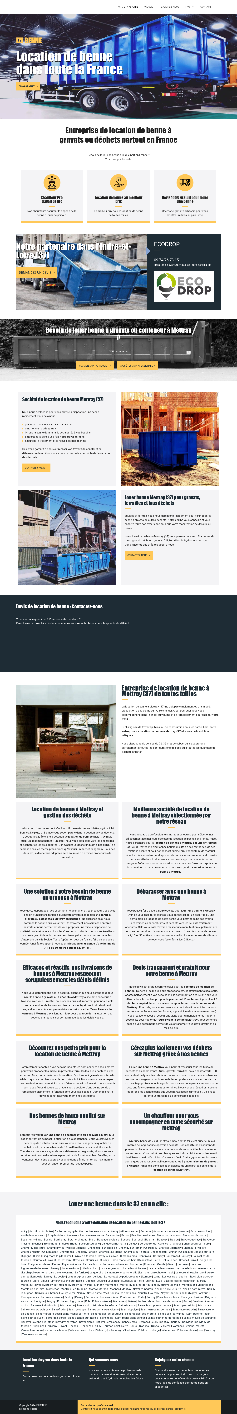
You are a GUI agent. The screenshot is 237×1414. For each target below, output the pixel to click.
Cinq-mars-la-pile (53, 1256)
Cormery (158, 1256)
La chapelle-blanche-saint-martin (196, 1268)
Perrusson (92, 1297)
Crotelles (79, 1260)
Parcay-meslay (30, 1297)
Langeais (37, 1276)
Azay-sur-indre (95, 1235)
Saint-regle (107, 1317)
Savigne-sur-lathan (43, 1322)
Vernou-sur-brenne (56, 1330)
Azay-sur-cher (76, 1235)
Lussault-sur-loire (133, 1280)
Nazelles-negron (143, 1289)
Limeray (56, 1280)
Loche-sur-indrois (73, 1280)
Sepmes (144, 1322)
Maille (177, 1280)
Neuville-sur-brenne (47, 1293)
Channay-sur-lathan (131, 1247)
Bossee (126, 1239)
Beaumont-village (32, 1239)
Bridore (63, 1243)
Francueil (150, 1264)
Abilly (24, 1231)
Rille (88, 1301)
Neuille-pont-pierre (194, 1289)
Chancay (81, 1247)
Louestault (114, 1280)
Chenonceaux (159, 1251)
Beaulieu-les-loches (143, 1235)
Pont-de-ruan (128, 1297)
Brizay (74, 1243)
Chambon (176, 1243)
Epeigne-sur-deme (39, 1264)
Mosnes (115, 1289)
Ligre (36, 1280)
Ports (141, 1297)
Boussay (162, 1239)
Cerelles (163, 1243)
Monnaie (175, 1284)
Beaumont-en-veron (169, 1235)
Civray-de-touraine (85, 1256)
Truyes (155, 1326)
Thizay (97, 1326)
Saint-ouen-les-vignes (171, 1313)
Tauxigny (52, 1326)
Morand (104, 1289)
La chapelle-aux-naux (162, 1268)
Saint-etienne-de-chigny (35, 1309)
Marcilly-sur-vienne (81, 1284)
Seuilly (155, 1322)
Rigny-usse (77, 1301)
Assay (115, 1231)
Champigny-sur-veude (60, 1247)
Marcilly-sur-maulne (55, 1284)
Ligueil (45, 1280)
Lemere (147, 1276)
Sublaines (39, 1326)
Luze (159, 1280)
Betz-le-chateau (78, 1239)
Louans (101, 1280)
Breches (37, 1243)
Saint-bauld (84, 1305)
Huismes (196, 1264)
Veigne (190, 1326)
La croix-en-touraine (61, 1272)
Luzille (168, 1280)
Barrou (125, 1235)
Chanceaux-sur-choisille (103, 1247)
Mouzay (127, 1289)
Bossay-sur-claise (108, 1239)
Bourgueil (138, 1239)
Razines (199, 1297)
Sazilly (100, 1322)
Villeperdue (169, 1330)
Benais (48, 1239)
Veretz (200, 1326)
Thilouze (86, 1326)
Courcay (186, 1256)
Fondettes (136, 1264)
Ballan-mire (113, 1235)
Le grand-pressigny (80, 1276)
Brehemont (51, 1243)
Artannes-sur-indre (98, 1231)
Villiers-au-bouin (187, 1330)
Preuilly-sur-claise (168, 1297)
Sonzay (165, 1322)
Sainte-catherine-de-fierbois (165, 1317)
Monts (93, 1289)
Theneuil (74, 1326)
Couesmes (172, 1256)
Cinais (37, 1256)
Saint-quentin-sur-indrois (83, 1317)
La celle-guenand (111, 1268)
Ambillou (35, 1231)
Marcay (202, 1280)
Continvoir (145, 1256)
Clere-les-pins (129, 1256)
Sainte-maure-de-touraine (199, 1317)
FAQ (188, 6)
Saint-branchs (127, 1305)
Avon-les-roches (200, 1231)
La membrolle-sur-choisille (121, 1272)
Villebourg (115, 1330)
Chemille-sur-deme (111, 1251)
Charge (163, 1247)
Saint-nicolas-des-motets (141, 1313)
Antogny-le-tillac (74, 1231)
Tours (134, 1326)
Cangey (133, 1243)
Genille (161, 1264)
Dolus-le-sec (170, 1260)
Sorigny (176, 1322)
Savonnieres (87, 1322)
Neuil (158, 1289)
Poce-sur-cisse (109, 1297)
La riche (144, 1272)
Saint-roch (121, 1317)
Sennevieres (130, 1322)
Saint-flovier (59, 1309)
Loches (90, 1280)
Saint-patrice (29, 1317)
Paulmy (69, 1297)
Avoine (184, 1231)
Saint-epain (204, 1305)
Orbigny (191, 1293)
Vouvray (210, 1330)
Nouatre (143, 1293)
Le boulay (60, 1276)
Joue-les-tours (70, 1268)
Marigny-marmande (106, 1284)
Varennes (179, 1326)
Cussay (104, 1260)
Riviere (132, 1301)
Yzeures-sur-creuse (34, 1334)
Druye (193, 1260)
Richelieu (63, 1301)
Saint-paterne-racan (198, 1313)
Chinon (173, 1251)
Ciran (68, 1256)
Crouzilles (92, 1260)
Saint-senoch (138, 1317)
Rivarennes (119, 1301)
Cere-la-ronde (148, 1243)
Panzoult (203, 1293)
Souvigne (188, 1322)
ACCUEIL (148, 6)
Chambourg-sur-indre (196, 1243)
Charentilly (151, 1247)
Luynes (150, 1280)
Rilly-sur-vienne (101, 1301)
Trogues (144, 1326)
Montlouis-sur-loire (33, 1289)
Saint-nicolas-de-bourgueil (107, 1313)
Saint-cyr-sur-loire (184, 1305)
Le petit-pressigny (130, 1276)
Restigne (39, 1301)
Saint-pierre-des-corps (52, 1317)
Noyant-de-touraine (173, 1293)
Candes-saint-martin (114, 1243)
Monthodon (205, 1284)
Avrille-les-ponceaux (33, 1235)
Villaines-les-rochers (82, 1330)
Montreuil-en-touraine (74, 1289)
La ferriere (81, 1272)
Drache (183, 1260)
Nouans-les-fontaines (123, 1293)
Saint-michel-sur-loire (76, 1313)
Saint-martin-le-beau (48, 1313)
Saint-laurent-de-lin (184, 1309)
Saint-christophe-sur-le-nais (155, 1305)
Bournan (150, 1239)
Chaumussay (50, 1251)
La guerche (97, 1272)
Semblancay (113, 1322)
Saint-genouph (77, 1309)
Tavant (63, 1326)
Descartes (144, 1260)
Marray (124, 1284)
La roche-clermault (162, 1272)
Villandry (101, 1330)
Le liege (98, 1276)
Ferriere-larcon (92, 1264)
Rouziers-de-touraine (169, 1301)
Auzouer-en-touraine (166, 1231)
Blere (92, 1239)
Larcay (48, 1276)
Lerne (157, 1276)
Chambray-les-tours (33, 1247)
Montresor (52, 1289)
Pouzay (151, 1297)
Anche (59, 1231)
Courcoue (39, 1260)
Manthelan (189, 1280)
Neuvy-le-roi (68, 1293)
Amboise (47, 1231)
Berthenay (60, 1239)
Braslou (174, 1239)
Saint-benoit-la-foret (105, 1305)
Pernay (79, 1297)
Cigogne (26, 1256)
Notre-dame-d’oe (97, 1293)
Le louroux (110, 1276)
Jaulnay (55, 1268)
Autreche (146, 1231)
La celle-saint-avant (135, 1268)
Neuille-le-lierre (172, 1289)
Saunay (25, 1322)
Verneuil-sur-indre (32, 1330)
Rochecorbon (146, 1301)
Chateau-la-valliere (195, 1247)
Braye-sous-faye (191, 1239)
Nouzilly (154, 1293)
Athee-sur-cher (129, 1231)
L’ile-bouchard (90, 1268)
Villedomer (130, 1330)
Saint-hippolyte (129, 1309)
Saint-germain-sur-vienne (103, 1309)
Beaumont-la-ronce (195, 1235)
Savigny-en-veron (67, 1322)
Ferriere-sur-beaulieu (116, 1264)
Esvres (56, 1264)
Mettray (163, 1284)
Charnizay (176, 1247)
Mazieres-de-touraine (143, 1284)
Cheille (93, 1251)
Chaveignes (67, 1251)
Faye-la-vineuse (72, 1264)
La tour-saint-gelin (187, 1272)
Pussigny (187, 1297)
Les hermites (187, 1276)
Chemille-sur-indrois (136, 1251)
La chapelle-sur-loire (35, 1272)
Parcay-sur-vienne (52, 1297)
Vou (201, 1330)
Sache (187, 1301)
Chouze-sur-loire (204, 1251)
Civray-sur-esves (108, 1256)
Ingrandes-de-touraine (35, 1268)
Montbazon (189, 1284)
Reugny (51, 1301)
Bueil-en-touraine (89, 1243)
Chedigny (82, 1251)
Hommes (183, 1264)
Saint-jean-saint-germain (155, 1309)
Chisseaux (185, 1251)
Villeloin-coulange (149, 1330)
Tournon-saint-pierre (116, 1326)
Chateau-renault (31, 1251)
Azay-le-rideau (56, 1235)
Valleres (166, 1326)
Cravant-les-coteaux (59, 1260)
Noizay (81, 1293)
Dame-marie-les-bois (124, 1260)
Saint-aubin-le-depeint (44, 1305)
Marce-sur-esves (31, 1284)
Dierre (157, 1260)
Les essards (170, 1276)
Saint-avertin (67, 1305)
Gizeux (171, 1264)
